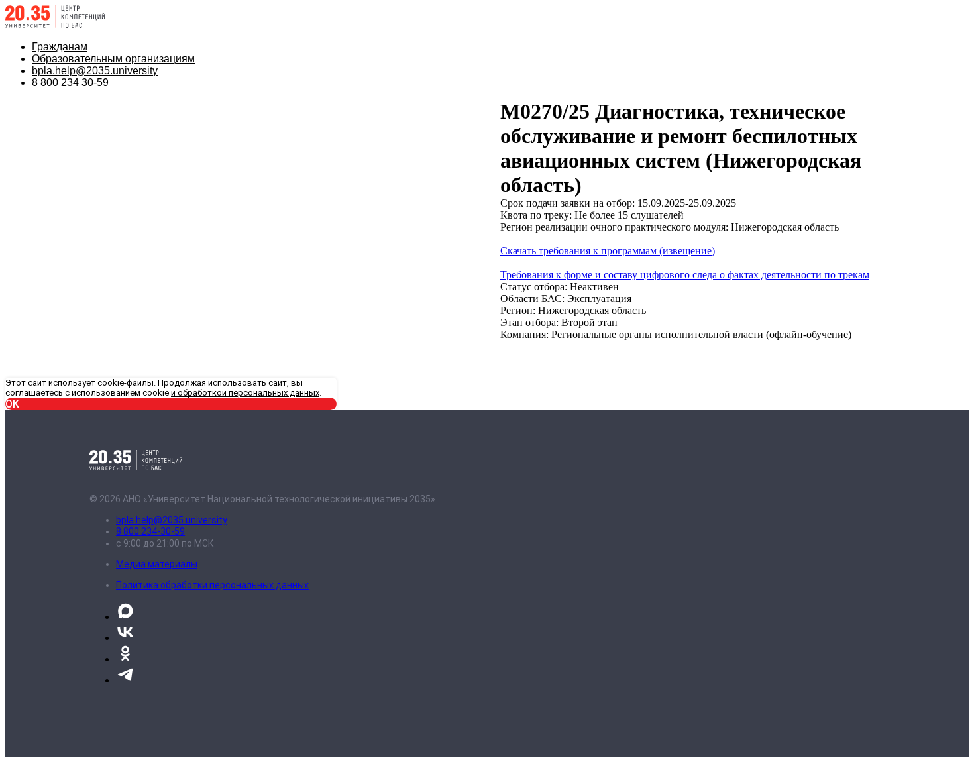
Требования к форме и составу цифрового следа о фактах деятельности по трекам (684, 274)
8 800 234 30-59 (70, 82)
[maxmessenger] (125, 616)
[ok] (125, 659)
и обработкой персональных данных (245, 393)
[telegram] (125, 680)
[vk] (125, 637)
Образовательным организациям (113, 58)
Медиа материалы (156, 564)
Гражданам (59, 46)
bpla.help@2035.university (95, 70)
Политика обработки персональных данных (212, 585)
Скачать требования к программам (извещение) (607, 250)
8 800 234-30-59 (150, 531)
